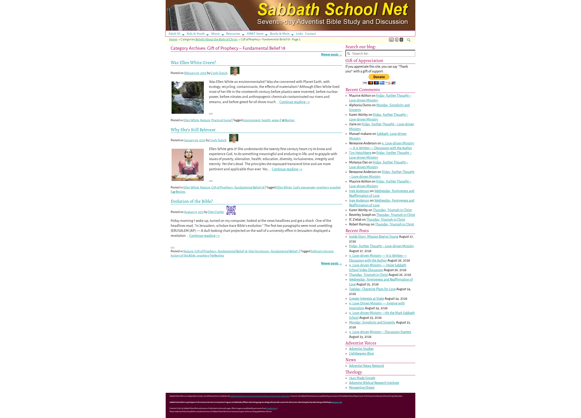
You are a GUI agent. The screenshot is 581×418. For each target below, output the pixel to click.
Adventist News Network (366, 366)
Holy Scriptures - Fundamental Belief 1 (274, 251)
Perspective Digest (361, 387)
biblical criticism (322, 251)
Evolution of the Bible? (192, 201)
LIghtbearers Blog (361, 353)
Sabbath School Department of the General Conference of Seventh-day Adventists (260, 396)
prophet (335, 187)
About (215, 33)
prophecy (322, 187)
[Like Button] (211, 113)
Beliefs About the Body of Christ (216, 39)
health (266, 120)
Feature (205, 120)
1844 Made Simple (362, 378)
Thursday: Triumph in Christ (392, 210)
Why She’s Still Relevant (193, 129)
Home (173, 39)
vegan (276, 120)
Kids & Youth (196, 33)
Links (301, 33)
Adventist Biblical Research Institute (374, 383)
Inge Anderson (359, 191)
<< (391, 39)
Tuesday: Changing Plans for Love (372, 289)
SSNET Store (255, 33)
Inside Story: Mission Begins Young (373, 236)
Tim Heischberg (360, 153)
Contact (310, 33)
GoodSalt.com (271, 408)
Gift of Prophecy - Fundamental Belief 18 (237, 187)
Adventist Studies (361, 349)
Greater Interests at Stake (366, 298)
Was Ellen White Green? (193, 62)
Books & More (280, 33)
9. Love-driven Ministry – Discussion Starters (380, 332)
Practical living (221, 120)
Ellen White (191, 120)
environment (252, 120)
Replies (288, 120)
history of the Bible (183, 255)
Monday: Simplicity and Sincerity (372, 322)
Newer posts (331, 54)
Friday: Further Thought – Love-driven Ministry (381, 246)
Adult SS (174, 33)
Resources (233, 33)
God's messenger (304, 187)
